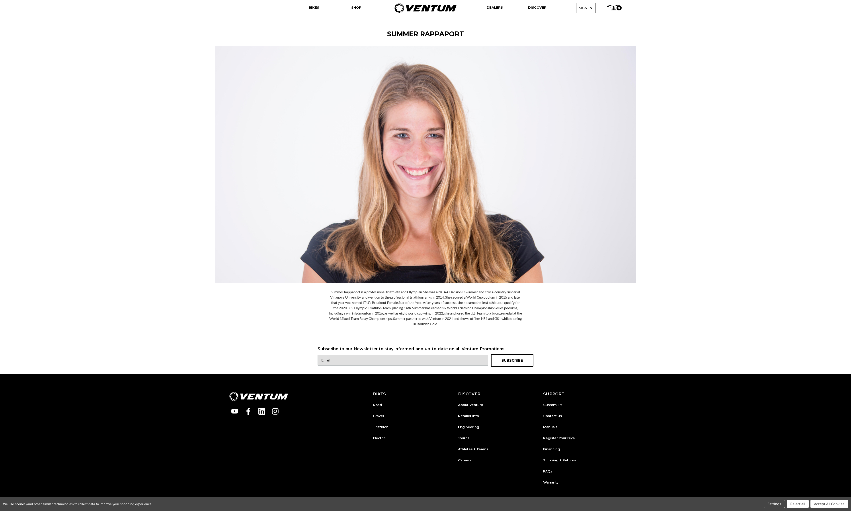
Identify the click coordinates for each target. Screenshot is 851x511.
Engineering (468, 427)
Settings (774, 503)
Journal (464, 438)
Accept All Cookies (829, 503)
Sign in (585, 8)
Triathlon (380, 427)
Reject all (797, 503)
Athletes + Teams (473, 449)
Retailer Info (468, 416)
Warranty (550, 482)
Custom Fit (552, 405)
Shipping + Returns (559, 460)
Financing (551, 449)
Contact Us (552, 416)
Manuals (550, 427)
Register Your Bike (559, 438)
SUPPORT (553, 394)
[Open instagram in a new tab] (275, 411)
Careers (464, 460)
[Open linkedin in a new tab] (261, 411)
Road (377, 405)
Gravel (378, 416)
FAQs (547, 471)
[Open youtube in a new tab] (234, 411)
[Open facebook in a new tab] (248, 411)
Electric (379, 438)
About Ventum (470, 405)
